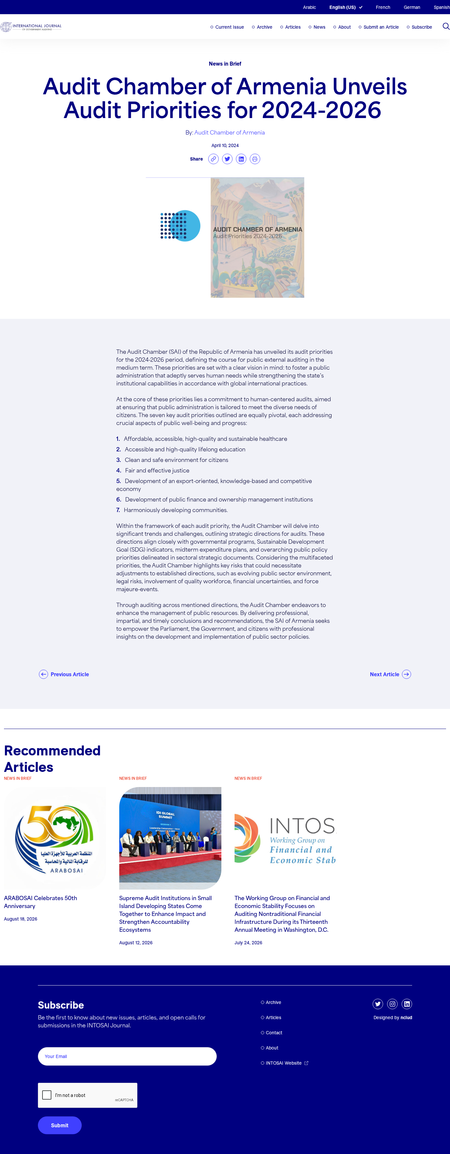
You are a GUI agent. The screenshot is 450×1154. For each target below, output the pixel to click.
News (319, 27)
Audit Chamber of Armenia (229, 133)
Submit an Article (381, 27)
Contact (274, 1033)
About (344, 27)
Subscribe (422, 27)
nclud (406, 1017)
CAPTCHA (53, 1075)
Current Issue (229, 27)
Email (46, 1040)
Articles (293, 27)
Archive (264, 27)
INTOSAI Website (284, 1063)
